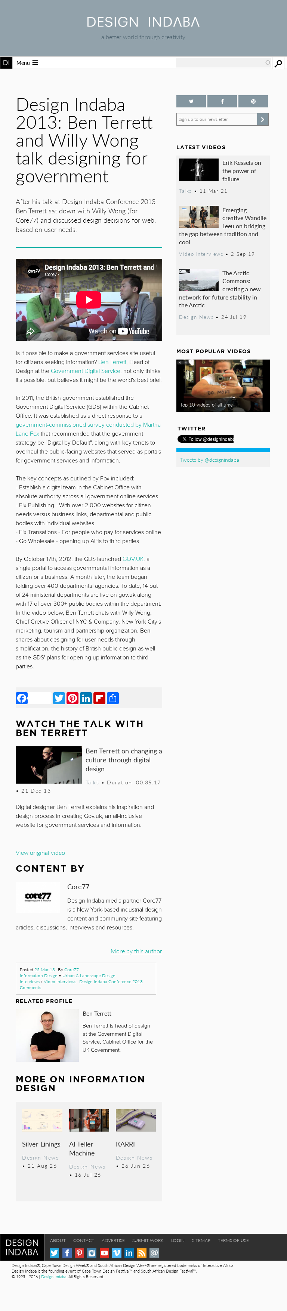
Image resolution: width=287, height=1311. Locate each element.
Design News (40, 1157)
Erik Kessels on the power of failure (241, 170)
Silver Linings (41, 1143)
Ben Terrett (97, 1013)
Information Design (39, 975)
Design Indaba (53, 1276)
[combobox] (223, 63)
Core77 (71, 969)
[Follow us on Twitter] (191, 101)
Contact (83, 1240)
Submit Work (148, 1240)
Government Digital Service (85, 371)
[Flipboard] (99, 697)
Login (178, 1240)
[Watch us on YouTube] (104, 1253)
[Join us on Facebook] (222, 101)
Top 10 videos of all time (206, 404)
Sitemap (201, 1240)
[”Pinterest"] (253, 101)
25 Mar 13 (44, 969)
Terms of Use (233, 1240)
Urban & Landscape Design (88, 975)
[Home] (143, 24)
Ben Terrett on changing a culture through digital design (124, 759)
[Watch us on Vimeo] (116, 1253)
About (58, 1240)
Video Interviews (60, 981)
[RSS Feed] (141, 1253)
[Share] (113, 697)
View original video (40, 852)
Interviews (30, 981)
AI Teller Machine (82, 1148)
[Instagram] (91, 1253)
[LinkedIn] (86, 697)
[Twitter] (59, 697)
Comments (30, 987)
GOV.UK (133, 559)
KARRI (125, 1143)
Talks (92, 782)
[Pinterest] (72, 697)
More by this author (136, 951)
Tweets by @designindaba (209, 459)
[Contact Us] (154, 1253)
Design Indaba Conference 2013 (111, 981)
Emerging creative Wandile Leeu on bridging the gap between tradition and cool (222, 226)
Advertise (113, 1240)
